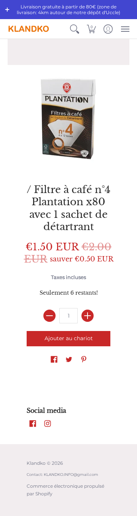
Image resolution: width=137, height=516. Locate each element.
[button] (7, 9)
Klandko (36, 463)
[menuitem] (74, 29)
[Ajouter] (87, 316)
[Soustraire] (49, 316)
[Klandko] (28, 29)
